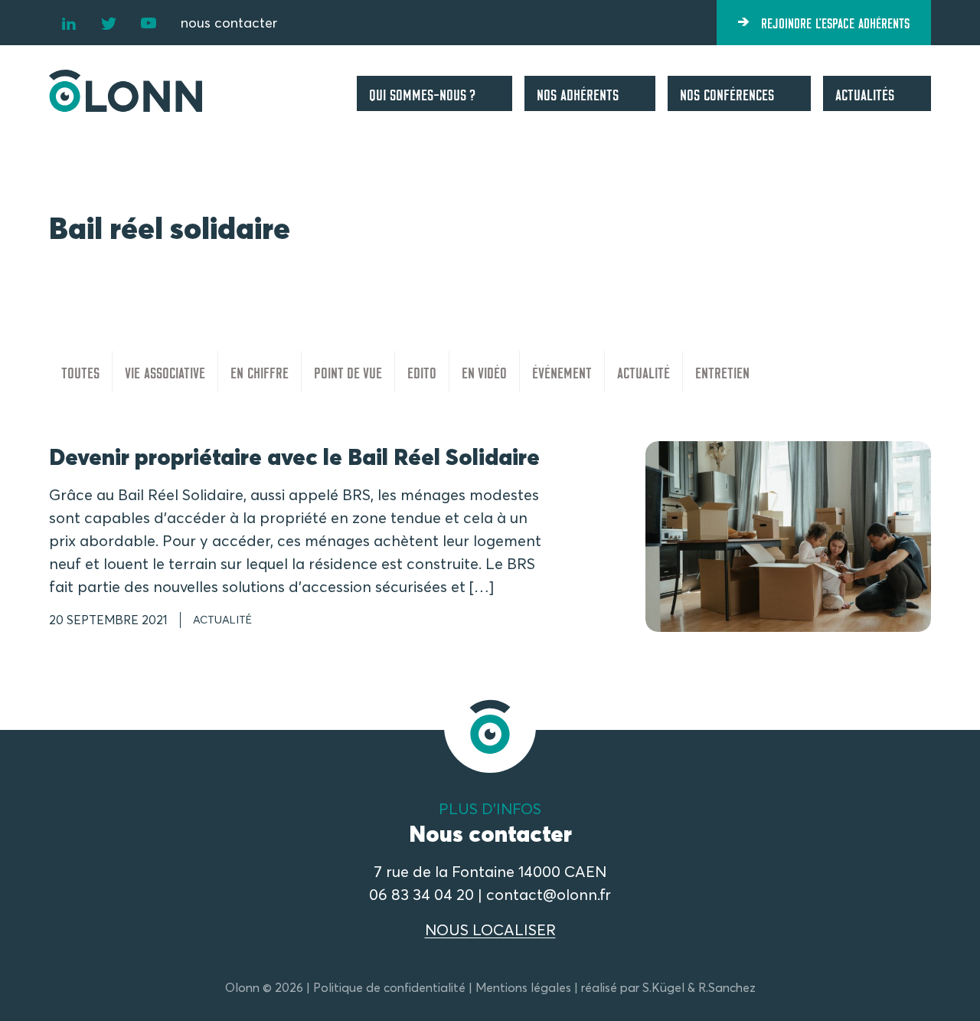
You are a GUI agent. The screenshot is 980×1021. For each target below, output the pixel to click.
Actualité (643, 371)
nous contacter (229, 22)
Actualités (864, 93)
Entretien (722, 371)
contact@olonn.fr (548, 894)
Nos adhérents (578, 93)
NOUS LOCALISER (490, 929)
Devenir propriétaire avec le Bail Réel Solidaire (294, 457)
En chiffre (259, 371)
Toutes (80, 371)
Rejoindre (835, 22)
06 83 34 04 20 (421, 894)
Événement (562, 371)
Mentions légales (523, 987)
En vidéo (484, 371)
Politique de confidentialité (389, 987)
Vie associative (165, 371)
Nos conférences (727, 93)
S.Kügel (663, 987)
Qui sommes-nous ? (422, 93)
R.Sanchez (727, 987)
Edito (421, 371)
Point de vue (348, 371)
